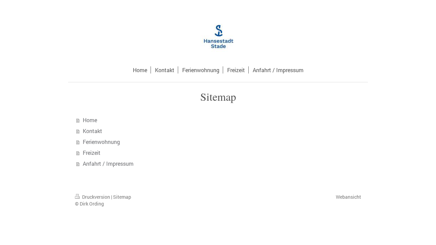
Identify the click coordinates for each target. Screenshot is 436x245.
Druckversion (96, 197)
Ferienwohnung (101, 141)
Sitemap (122, 197)
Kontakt (92, 130)
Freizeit (91, 152)
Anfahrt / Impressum (108, 163)
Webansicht (348, 197)
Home (90, 120)
